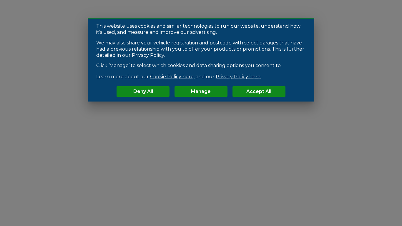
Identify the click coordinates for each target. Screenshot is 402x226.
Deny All (143, 91)
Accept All (258, 91)
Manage (201, 91)
